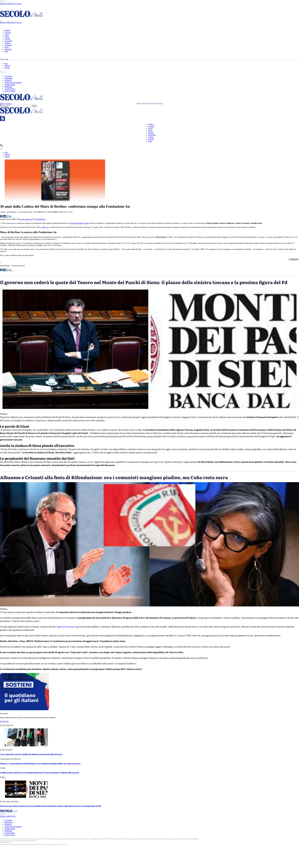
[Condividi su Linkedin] (4, 217)
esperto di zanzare (66, 626)
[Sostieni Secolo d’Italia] (24, 710)
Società (7, 39)
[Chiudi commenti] (1, 262)
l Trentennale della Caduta (79, 223)
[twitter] (5, 2)
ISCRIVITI (4, 721)
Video (7, 37)
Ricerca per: (4, 106)
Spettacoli (8, 45)
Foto (6, 51)
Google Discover (25, 219)
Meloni (7, 66)
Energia (151, 139)
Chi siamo (8, 76)
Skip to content (5, 104)
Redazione (8, 78)
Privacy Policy (10, 91)
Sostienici (8, 80)
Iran (6, 63)
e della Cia (44, 227)
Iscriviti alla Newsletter (13, 82)
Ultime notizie (10, 85)
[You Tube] (3, 2)
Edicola (3, 4)
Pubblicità (8, 87)
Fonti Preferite (39, 219)
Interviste (8, 49)
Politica (7, 30)
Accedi (18, 4)
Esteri (7, 35)
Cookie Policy (10, 89)
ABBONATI (11, 4)
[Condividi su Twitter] (10, 217)
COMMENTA (293, 259)
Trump (7, 68)
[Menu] (1, 115)
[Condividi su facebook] (1, 217)
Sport (7, 47)
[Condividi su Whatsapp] (7, 217)
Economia (8, 41)
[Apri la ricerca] (1, 146)
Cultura (7, 43)
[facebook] (1, 2)
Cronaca (8, 32)
